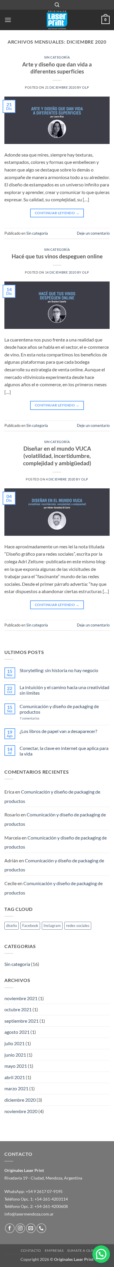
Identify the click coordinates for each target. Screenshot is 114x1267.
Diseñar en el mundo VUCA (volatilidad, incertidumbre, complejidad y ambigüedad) (57, 455)
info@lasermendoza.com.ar (29, 1213)
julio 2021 (14, 1043)
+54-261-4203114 (51, 1198)
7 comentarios (39, 718)
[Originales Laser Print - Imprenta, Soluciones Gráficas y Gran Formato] (57, 20)
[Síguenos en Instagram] (20, 1228)
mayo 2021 (15, 1066)
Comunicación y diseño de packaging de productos (59, 709)
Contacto (31, 1250)
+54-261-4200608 (51, 1206)
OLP (85, 87)
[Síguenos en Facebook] (10, 1228)
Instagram (52, 925)
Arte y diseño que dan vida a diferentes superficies (57, 68)
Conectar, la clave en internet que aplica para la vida (64, 750)
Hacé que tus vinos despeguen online (57, 256)
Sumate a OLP (80, 1250)
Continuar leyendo (57, 213)
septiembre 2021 (21, 1021)
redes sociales (77, 925)
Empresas (54, 1250)
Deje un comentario (93, 233)
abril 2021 (14, 1077)
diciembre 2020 (20, 1100)
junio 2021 (15, 1054)
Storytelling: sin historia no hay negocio (59, 670)
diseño (11, 925)
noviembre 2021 (20, 998)
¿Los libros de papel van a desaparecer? (58, 731)
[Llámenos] (41, 1228)
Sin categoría (57, 57)
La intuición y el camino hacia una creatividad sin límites (64, 690)
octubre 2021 (18, 1009)
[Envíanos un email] (31, 1228)
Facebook (30, 925)
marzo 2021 (16, 1088)
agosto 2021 (17, 1032)
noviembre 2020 (20, 1111)
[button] (57, 5)
